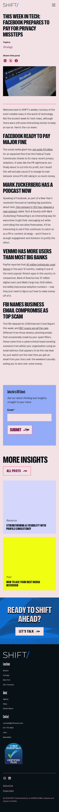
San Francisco (8, 685)
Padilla (14, 801)
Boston (6, 670)
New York (6, 680)
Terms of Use (8, 786)
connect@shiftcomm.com (13, 723)
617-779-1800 (8, 728)
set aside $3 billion (42, 149)
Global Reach (8, 708)
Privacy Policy (8, 791)
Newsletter (7, 737)
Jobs (5, 732)
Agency (5, 699)
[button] (53, 5)
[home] (10, 5)
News (5, 704)
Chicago (6, 675)
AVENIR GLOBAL (37, 798)
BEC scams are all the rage (33, 328)
